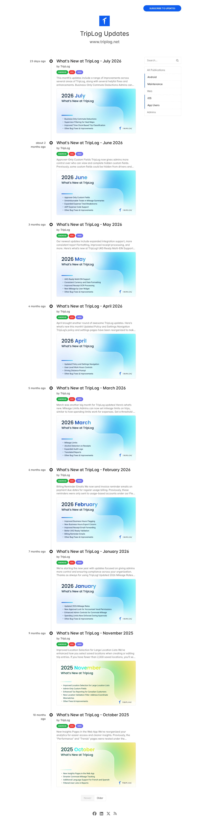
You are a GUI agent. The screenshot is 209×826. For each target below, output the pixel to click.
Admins (151, 112)
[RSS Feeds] (115, 813)
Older (100, 798)
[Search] (177, 60)
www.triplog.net (105, 41)
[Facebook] (96, 813)
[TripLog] (104, 21)
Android (152, 77)
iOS (149, 98)
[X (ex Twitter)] (110, 813)
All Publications (156, 70)
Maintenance (155, 84)
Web (149, 91)
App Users (153, 105)
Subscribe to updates (162, 8)
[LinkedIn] (103, 813)
